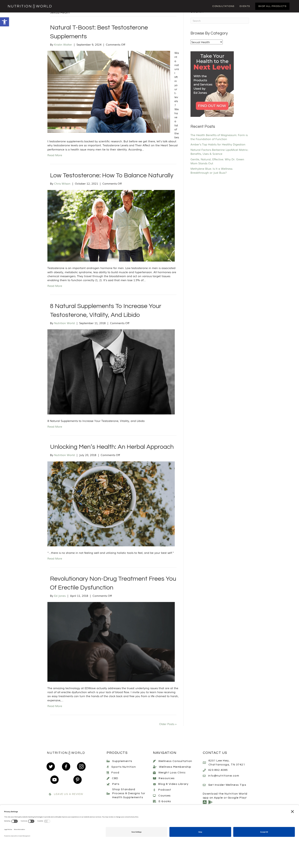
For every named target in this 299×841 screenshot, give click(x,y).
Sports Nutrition (123, 766)
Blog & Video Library (173, 784)
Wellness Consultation (175, 761)
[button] (4, 21)
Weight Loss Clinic (172, 772)
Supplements (122, 761)
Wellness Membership (175, 766)
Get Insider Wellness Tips (227, 784)
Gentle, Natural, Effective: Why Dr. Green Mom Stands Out (217, 161)
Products (117, 753)
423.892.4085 (218, 770)
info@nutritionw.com (223, 775)
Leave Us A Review (68, 794)
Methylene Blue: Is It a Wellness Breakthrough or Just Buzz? (211, 170)
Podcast (164, 789)
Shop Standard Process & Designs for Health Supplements (128, 793)
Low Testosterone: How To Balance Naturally (111, 175)
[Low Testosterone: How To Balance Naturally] (111, 225)
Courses (164, 795)
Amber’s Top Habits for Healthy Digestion (218, 144)
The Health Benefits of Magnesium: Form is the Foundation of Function (219, 137)
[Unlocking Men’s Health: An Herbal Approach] (111, 503)
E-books (165, 801)
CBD (115, 778)
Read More (54, 155)
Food (115, 772)
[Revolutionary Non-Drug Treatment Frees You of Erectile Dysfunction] (111, 641)
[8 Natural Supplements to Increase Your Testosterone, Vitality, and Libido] (111, 371)
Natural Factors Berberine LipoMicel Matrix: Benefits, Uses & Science (219, 152)
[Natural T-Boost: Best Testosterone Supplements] (108, 91)
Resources (167, 778)
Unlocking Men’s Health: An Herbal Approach (112, 447)
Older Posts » (167, 724)
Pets (115, 784)
